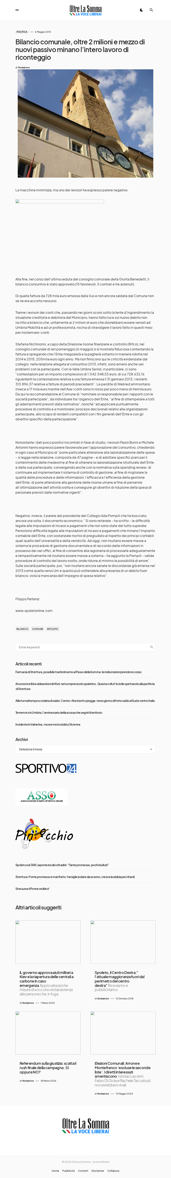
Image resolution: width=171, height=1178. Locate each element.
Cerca (151, 647)
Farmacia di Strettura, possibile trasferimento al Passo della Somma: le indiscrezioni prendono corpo (78, 672)
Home (55, 1171)
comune (37, 629)
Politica (22, 32)
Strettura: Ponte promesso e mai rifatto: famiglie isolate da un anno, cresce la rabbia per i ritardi (75, 876)
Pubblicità (68, 1171)
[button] (17, 10)
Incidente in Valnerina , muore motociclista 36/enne (47, 724)
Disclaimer (98, 1171)
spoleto (52, 629)
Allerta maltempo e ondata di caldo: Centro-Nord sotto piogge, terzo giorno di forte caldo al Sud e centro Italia (85, 700)
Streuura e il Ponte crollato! (32, 888)
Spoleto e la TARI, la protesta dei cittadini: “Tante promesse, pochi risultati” (62, 865)
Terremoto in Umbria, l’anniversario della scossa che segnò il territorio (58, 712)
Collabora (113, 1171)
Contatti (83, 1171)
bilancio (22, 629)
